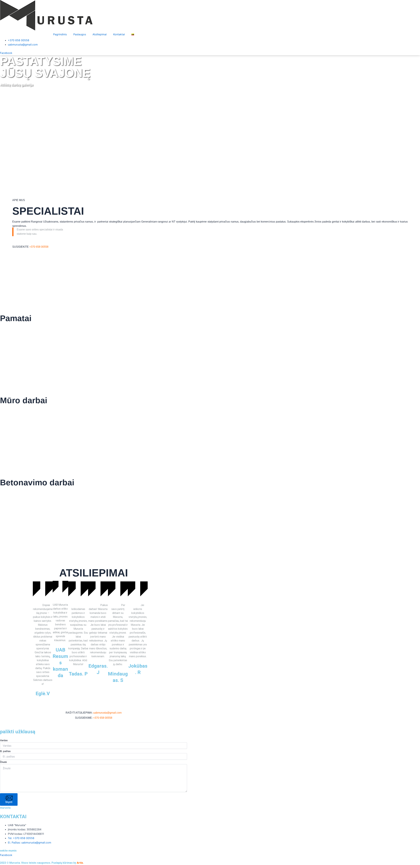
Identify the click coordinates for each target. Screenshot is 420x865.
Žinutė (3, 762)
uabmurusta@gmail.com (107, 712)
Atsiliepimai (100, 34)
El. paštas (5, 751)
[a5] (385, 431)
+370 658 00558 (38, 246)
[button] (36, 639)
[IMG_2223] (175, 431)
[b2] (315, 431)
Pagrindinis (60, 34)
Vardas (4, 740)
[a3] (105, 349)
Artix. (80, 862)
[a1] (245, 349)
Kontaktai (119, 34)
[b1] (105, 513)
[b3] (35, 431)
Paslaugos (79, 34)
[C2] (245, 431)
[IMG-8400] (105, 431)
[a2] (175, 349)
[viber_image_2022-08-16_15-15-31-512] (35, 349)
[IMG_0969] (35, 513)
